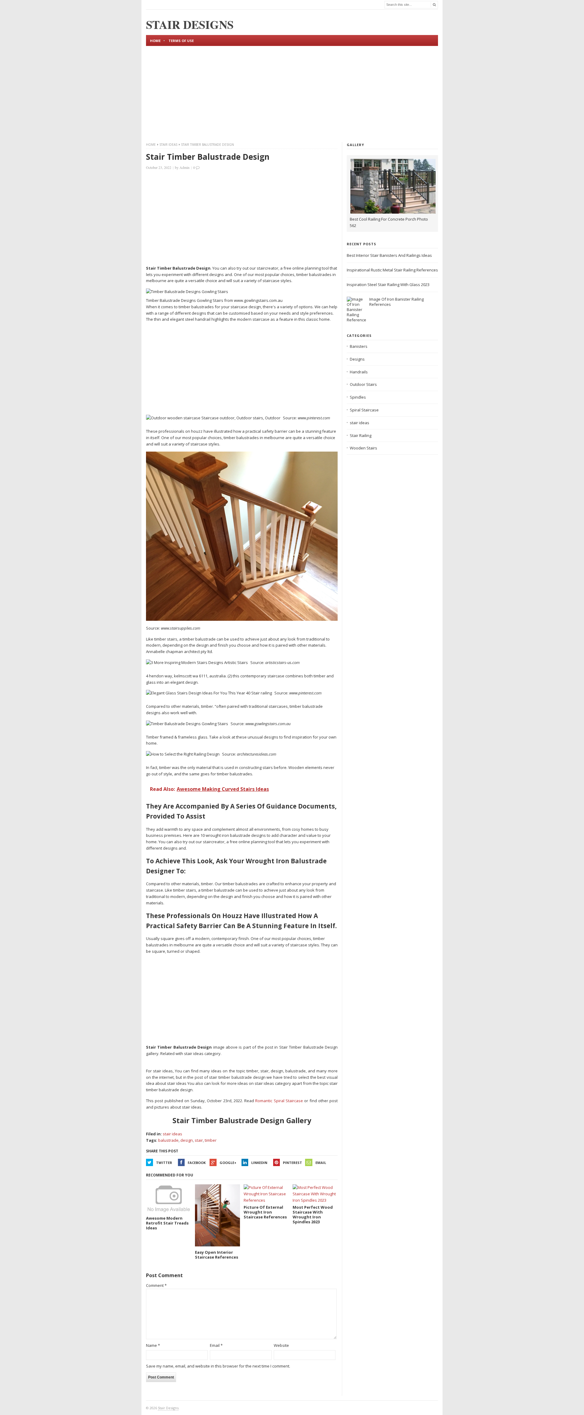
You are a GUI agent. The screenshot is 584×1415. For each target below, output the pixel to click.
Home (155, 40)
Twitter (164, 1162)
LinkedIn (259, 1162)
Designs (357, 359)
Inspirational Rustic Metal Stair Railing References (392, 270)
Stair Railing (360, 435)
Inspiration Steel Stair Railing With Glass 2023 (388, 284)
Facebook (197, 1162)
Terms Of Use (181, 40)
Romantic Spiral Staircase (279, 1100)
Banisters (358, 346)
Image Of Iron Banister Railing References (396, 301)
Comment (156, 1285)
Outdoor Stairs (363, 384)
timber (211, 1140)
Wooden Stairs (363, 448)
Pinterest (292, 1162)
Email (320, 1162)
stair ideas (168, 144)
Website (281, 1345)
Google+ (228, 1162)
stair (199, 1140)
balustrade (168, 1140)
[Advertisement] (292, 93)
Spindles (358, 397)
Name (153, 1345)
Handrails (359, 372)
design (186, 1140)
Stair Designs (168, 1408)
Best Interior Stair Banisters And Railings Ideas (389, 255)
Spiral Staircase (364, 410)
